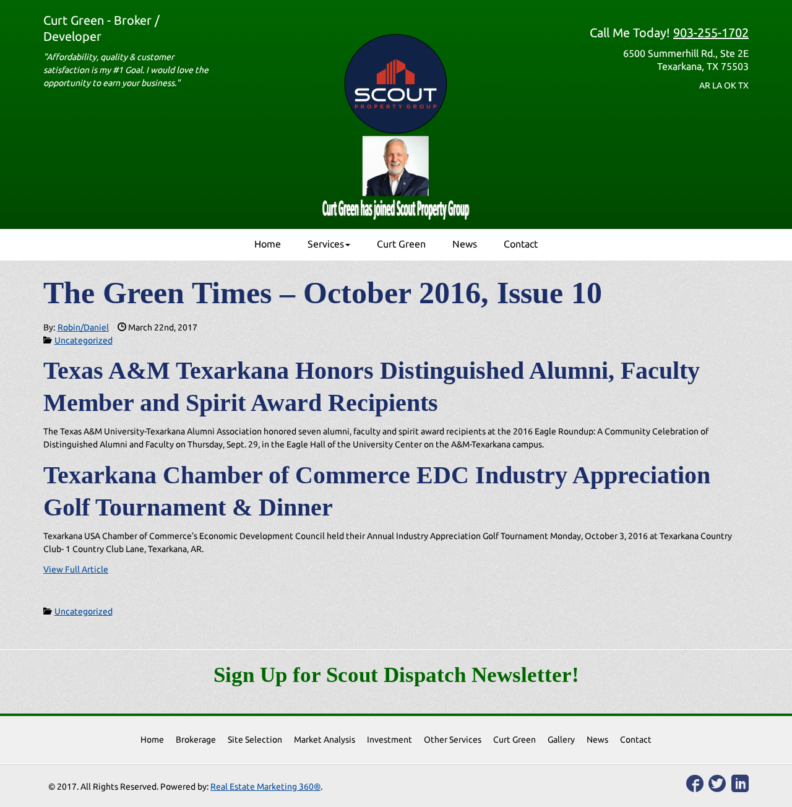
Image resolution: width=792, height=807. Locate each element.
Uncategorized (83, 340)
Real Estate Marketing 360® (265, 787)
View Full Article (75, 569)
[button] (329, 243)
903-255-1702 (711, 32)
